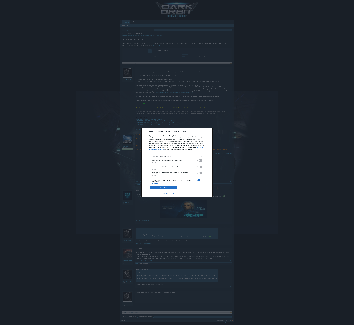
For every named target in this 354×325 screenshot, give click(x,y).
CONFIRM (163, 187)
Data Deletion (167, 193)
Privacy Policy (187, 193)
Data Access (177, 193)
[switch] (199, 160)
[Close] (209, 131)
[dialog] (177, 162)
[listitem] (177, 156)
